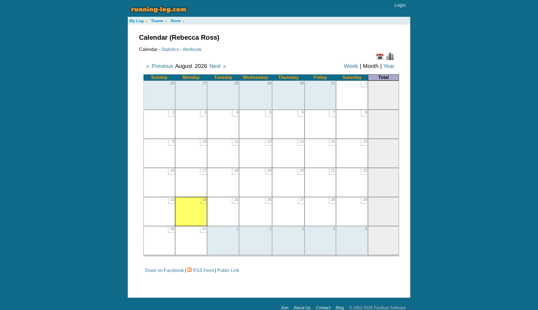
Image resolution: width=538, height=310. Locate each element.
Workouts (192, 49)
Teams (157, 20)
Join (284, 307)
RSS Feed (203, 270)
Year (389, 66)
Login (400, 5)
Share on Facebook (164, 270)
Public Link (228, 270)
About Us (302, 307)
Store (176, 20)
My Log (136, 20)
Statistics (170, 49)
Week (351, 66)
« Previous (159, 66)
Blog (340, 307)
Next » (217, 66)
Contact (323, 307)
